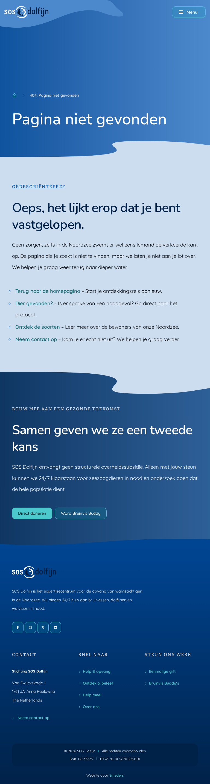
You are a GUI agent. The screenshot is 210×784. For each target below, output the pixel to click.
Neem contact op (36, 339)
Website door (105, 775)
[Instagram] (30, 627)
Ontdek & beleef (98, 683)
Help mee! (92, 695)
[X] (43, 627)
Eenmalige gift (162, 671)
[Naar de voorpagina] (26, 12)
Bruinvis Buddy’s (164, 683)
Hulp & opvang (96, 671)
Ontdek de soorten (37, 327)
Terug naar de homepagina (47, 291)
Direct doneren (32, 513)
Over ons (91, 706)
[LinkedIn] (55, 627)
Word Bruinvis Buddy (80, 513)
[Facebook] (18, 627)
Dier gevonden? (34, 303)
